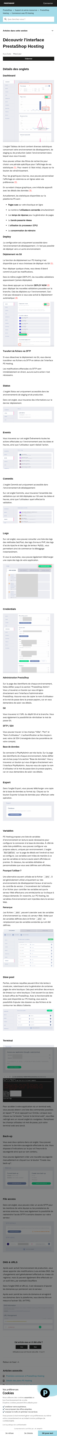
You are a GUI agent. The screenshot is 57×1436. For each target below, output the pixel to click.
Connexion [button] (48, 3)
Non (35, 1347)
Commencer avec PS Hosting (23, 13)
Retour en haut (10, 1362)
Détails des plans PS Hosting (19, 1380)
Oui (21, 1347)
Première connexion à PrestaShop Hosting (25, 1376)
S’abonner (28, 59)
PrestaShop (7, 10)
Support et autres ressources (26, 10)
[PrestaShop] (9, 3)
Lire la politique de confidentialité (14, 1425)
